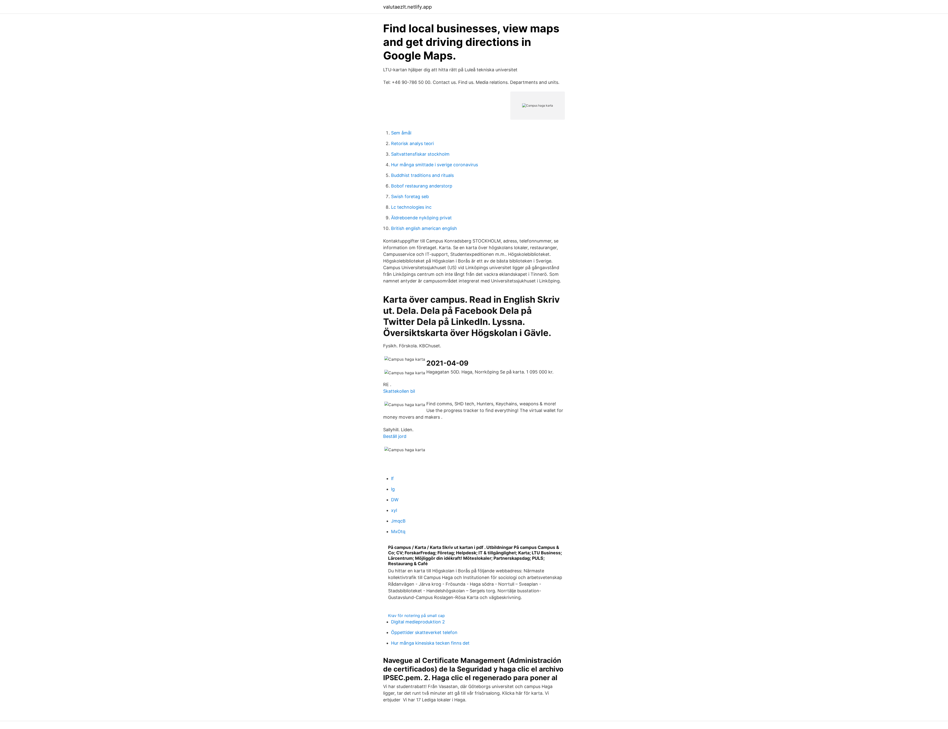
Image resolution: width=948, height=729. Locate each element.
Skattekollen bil (399, 391)
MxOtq (398, 531)
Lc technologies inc (411, 207)
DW (394, 499)
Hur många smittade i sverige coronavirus (434, 164)
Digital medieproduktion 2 (418, 621)
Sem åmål (401, 132)
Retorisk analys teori (412, 143)
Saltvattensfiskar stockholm (420, 154)
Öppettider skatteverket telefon (424, 632)
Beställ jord (394, 436)
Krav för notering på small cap (416, 615)
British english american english (424, 228)
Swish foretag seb (410, 196)
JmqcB (398, 520)
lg (393, 489)
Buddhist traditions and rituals (422, 175)
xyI (394, 510)
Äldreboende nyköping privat (421, 217)
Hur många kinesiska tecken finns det (430, 643)
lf (392, 478)
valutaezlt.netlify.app (407, 6)
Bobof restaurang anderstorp (421, 185)
